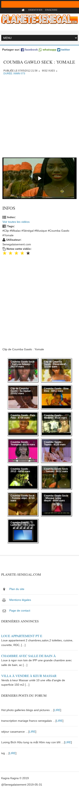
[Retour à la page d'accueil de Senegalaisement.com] (24, 10)
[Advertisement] (39, 118)
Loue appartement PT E (21, 635)
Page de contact (19, 610)
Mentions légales (20, 599)
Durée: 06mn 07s (14, 73)
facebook (31, 49)
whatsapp (49, 49)
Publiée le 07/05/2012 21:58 (20, 70)
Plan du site (16, 589)
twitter (65, 49)
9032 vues (48, 70)
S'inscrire (51, 10)
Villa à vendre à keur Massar (29, 675)
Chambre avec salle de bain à (28, 655)
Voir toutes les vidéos (16, 221)
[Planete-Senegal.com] (39, 19)
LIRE (57, 710)
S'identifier (35, 10)
